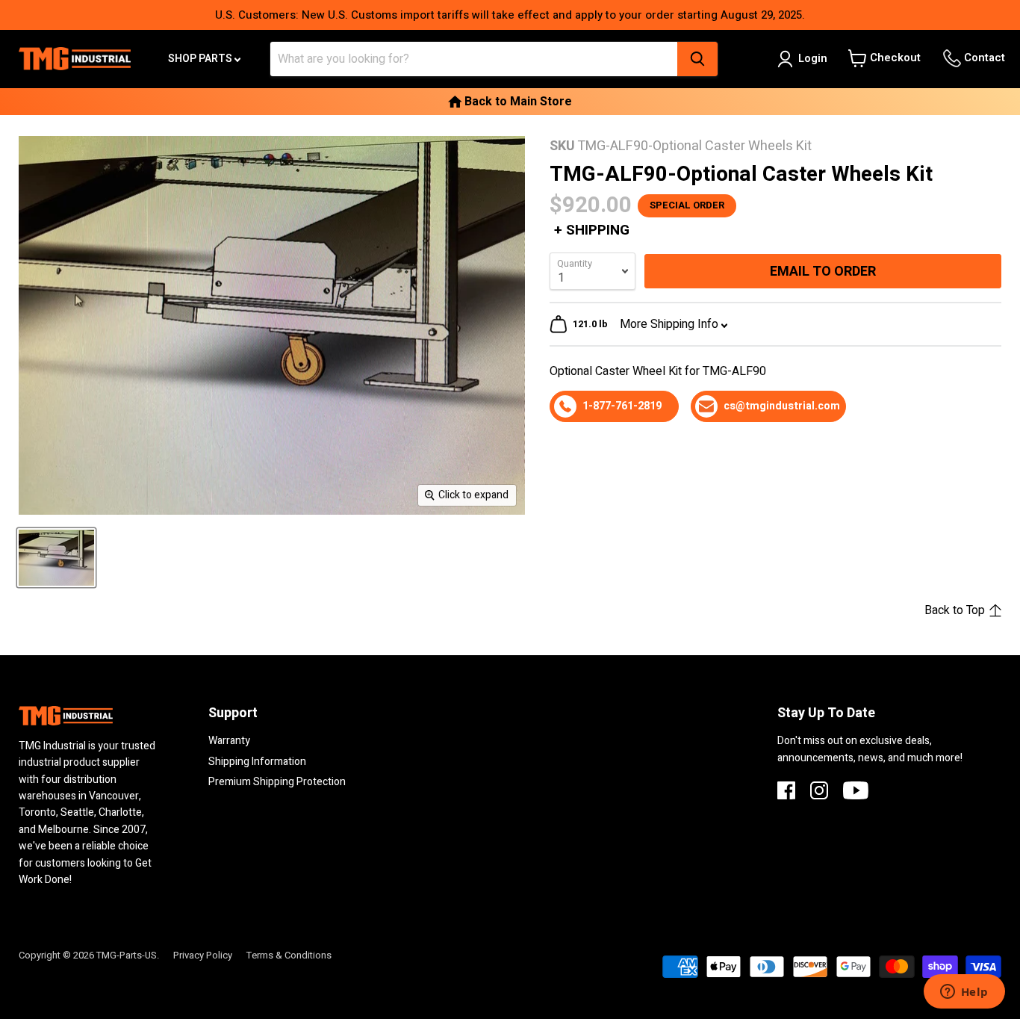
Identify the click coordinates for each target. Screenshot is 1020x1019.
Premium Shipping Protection (277, 782)
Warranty (229, 741)
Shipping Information (257, 761)
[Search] (697, 59)
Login (812, 58)
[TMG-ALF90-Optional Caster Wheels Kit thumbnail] (56, 557)
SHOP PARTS (201, 58)
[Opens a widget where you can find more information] (964, 993)
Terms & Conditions (289, 955)
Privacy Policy (202, 955)
